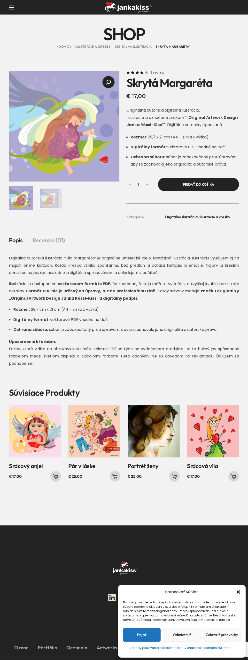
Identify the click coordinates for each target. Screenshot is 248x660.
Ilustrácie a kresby (93, 46)
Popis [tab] (16, 240)
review (157, 72)
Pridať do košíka (198, 184)
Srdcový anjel (26, 466)
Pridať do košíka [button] (55, 476)
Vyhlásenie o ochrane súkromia (208, 648)
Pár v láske (81, 466)
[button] (238, 592)
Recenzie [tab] (48, 240)
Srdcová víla (202, 466)
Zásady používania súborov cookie (156, 648)
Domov (65, 46)
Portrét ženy (143, 466)
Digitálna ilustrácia (133, 46)
